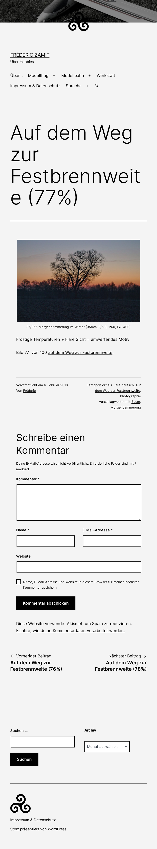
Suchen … (19, 730)
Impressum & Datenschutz (35, 85)
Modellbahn (72, 75)
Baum (135, 402)
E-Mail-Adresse (97, 530)
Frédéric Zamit (29, 55)
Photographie (130, 396)
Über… (16, 75)
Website (23, 556)
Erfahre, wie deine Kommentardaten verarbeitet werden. (70, 630)
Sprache (74, 85)
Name (22, 530)
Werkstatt (106, 75)
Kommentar (27, 479)
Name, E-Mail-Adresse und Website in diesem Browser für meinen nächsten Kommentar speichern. (81, 584)
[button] (96, 86)
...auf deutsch (123, 385)
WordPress (57, 829)
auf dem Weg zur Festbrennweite (80, 352)
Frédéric (29, 390)
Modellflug (38, 75)
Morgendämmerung (126, 407)
